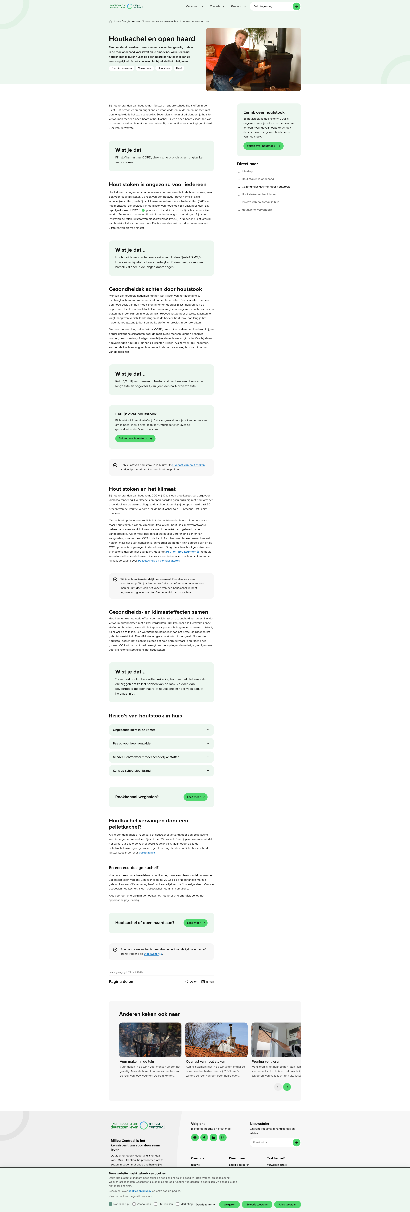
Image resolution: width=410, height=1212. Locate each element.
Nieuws (195, 1164)
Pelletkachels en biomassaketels (159, 560)
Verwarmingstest (277, 1164)
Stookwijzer (151, 954)
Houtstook (164, 68)
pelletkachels (147, 852)
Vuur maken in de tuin (137, 1061)
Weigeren (229, 1204)
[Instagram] (223, 1137)
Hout (179, 68)
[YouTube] (195, 1137)
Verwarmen (145, 68)
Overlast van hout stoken (188, 465)
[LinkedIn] (213, 1137)
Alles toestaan (287, 1204)
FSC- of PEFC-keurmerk (181, 551)
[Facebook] (204, 1137)
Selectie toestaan (257, 1204)
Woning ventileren (266, 1061)
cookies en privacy (139, 1190)
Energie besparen (121, 68)
